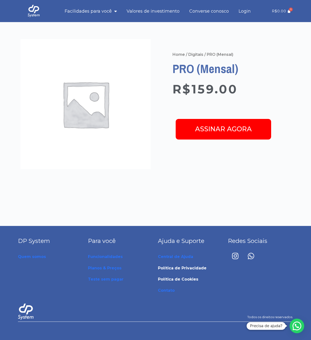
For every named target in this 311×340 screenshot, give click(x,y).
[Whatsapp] (251, 256)
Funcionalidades (105, 256)
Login (245, 11)
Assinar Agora (223, 129)
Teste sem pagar (105, 279)
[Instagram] (235, 256)
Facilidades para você (88, 11)
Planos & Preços (104, 268)
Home (179, 54)
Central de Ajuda (175, 256)
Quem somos (32, 256)
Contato (166, 290)
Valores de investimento (153, 11)
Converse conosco (209, 11)
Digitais (195, 54)
